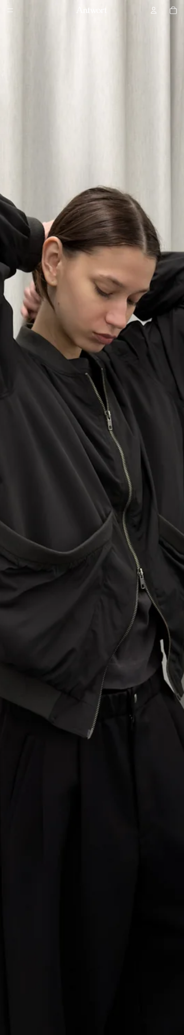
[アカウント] (153, 10)
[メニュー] (10, 10)
